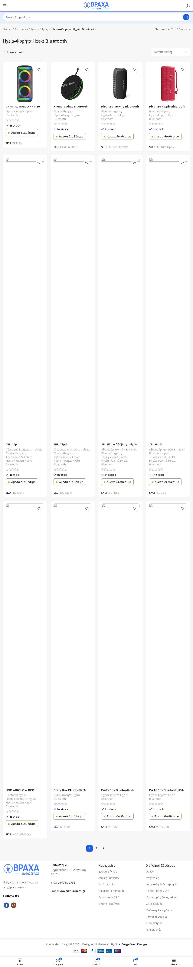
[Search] (186, 17)
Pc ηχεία (30, 798)
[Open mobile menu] (4, 5)
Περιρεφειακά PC (108, 897)
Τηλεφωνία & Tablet (19, 457)
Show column (16, 52)
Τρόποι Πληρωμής (157, 891)
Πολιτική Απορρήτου (159, 910)
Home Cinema (14, 798)
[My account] (188, 5)
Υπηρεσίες (152, 878)
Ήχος (44, 29)
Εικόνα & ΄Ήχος (107, 871)
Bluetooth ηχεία (64, 111)
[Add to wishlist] (39, 69)
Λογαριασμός (154, 904)
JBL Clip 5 (60, 444)
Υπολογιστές (106, 884)
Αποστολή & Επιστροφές (161, 884)
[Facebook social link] (6, 905)
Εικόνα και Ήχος (26, 29)
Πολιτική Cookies (156, 916)
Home (7, 29)
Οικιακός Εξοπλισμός (111, 891)
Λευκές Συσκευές (108, 878)
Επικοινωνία (153, 929)
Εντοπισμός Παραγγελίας (161, 897)
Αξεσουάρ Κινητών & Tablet (23, 449)
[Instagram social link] (13, 905)
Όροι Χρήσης (154, 923)
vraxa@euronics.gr (72, 891)
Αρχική (150, 871)
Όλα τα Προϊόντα (108, 904)
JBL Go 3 (155, 444)
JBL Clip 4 (12, 444)
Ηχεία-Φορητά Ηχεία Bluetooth (19, 113)
